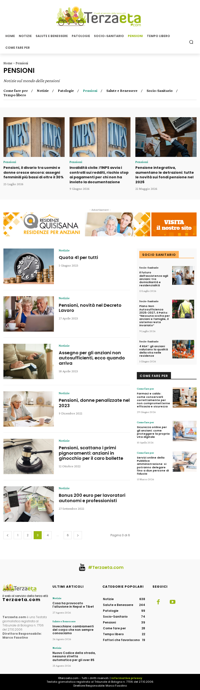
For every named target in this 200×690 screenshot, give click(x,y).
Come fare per (15, 91)
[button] (191, 42)
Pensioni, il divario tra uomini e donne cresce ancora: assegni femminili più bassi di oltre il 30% (33, 172)
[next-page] (78, 535)
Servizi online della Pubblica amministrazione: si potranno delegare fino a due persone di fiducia (153, 466)
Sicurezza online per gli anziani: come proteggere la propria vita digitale (153, 432)
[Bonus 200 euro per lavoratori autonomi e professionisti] (28, 504)
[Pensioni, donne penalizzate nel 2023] (28, 409)
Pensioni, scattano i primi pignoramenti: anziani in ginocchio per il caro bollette (91, 453)
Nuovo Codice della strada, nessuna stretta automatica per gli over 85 (74, 656)
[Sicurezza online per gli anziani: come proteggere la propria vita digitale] (185, 431)
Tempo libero (14, 95)
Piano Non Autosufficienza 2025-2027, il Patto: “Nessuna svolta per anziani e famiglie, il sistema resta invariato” (154, 315)
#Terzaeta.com (106, 567)
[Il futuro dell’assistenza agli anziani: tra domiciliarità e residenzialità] (183, 275)
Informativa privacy (126, 678)
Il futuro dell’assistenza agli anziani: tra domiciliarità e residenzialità (153, 278)
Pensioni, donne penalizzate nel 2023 (94, 403)
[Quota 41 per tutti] (28, 266)
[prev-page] (7, 535)
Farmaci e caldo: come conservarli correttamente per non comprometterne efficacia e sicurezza (153, 400)
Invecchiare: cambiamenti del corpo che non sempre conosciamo (73, 629)
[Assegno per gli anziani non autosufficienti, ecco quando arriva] (28, 361)
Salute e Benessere (122, 91)
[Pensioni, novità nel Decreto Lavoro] (28, 314)
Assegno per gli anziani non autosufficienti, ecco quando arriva (92, 358)
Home (7, 63)
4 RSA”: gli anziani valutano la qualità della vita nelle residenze (153, 351)
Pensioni (90, 91)
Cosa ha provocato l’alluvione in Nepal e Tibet (73, 605)
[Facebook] (158, 602)
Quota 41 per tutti (78, 257)
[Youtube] (172, 602)
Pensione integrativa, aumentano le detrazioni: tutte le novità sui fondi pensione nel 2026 (164, 174)
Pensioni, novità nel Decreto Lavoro (90, 308)
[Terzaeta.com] (100, 16)
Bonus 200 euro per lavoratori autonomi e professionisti (92, 498)
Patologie (66, 91)
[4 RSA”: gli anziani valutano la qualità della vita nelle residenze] (183, 349)
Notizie (43, 91)
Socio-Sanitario (160, 91)
